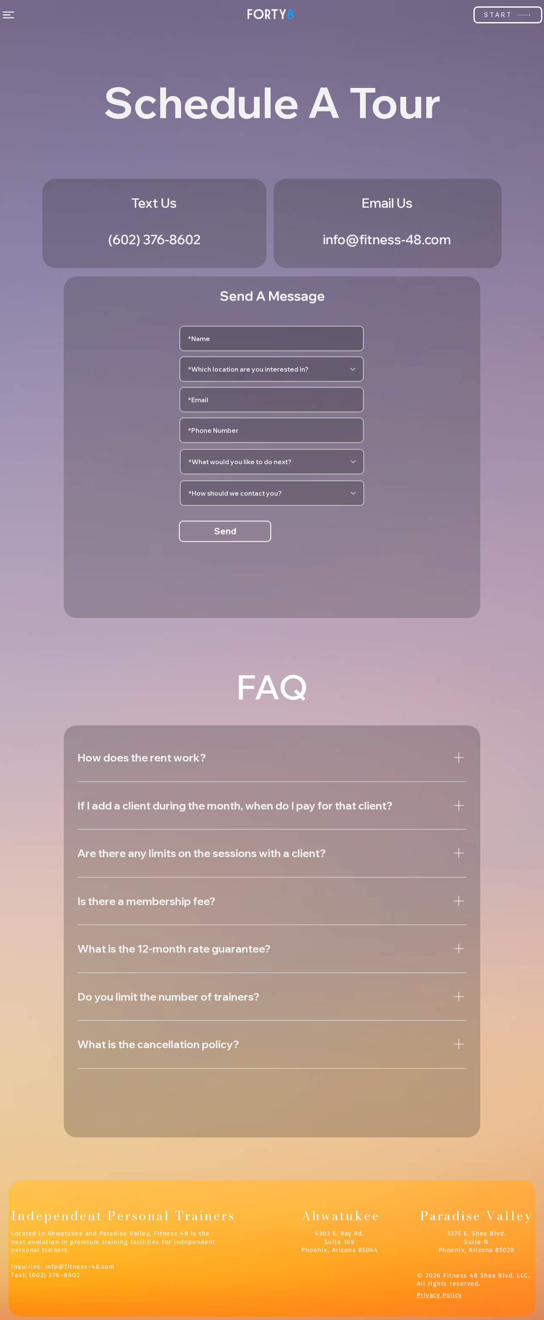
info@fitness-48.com (80, 1266)
